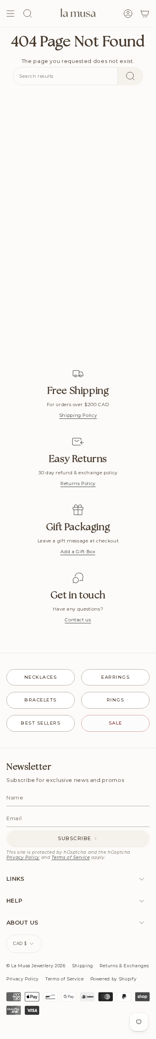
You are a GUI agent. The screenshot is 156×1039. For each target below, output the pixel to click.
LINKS (15, 878)
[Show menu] (10, 13)
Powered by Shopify (113, 979)
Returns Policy (78, 483)
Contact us (78, 620)
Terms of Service (71, 857)
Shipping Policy (78, 415)
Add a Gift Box (77, 551)
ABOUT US (22, 922)
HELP (14, 900)
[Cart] (144, 13)
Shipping (82, 965)
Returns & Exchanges (124, 965)
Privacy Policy (23, 857)
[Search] (130, 76)
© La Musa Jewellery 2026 (36, 965)
